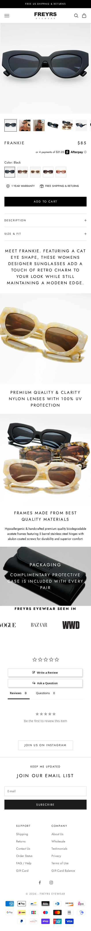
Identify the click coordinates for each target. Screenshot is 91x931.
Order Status (24, 856)
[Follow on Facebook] (40, 882)
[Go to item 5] (67, 125)
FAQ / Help (23, 863)
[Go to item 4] (53, 125)
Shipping (22, 834)
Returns (21, 841)
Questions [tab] (43, 693)
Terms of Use (59, 863)
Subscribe (45, 805)
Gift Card (22, 870)
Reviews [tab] (15, 693)
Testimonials (59, 848)
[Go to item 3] (39, 125)
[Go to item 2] (25, 125)
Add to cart (45, 201)
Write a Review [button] (47, 673)
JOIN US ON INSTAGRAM (46, 745)
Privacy (56, 856)
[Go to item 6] (81, 125)
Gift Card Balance (63, 870)
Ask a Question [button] (47, 683)
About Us (57, 834)
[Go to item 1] (10, 125)
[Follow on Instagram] (51, 882)
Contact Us (23, 848)
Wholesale (58, 841)
